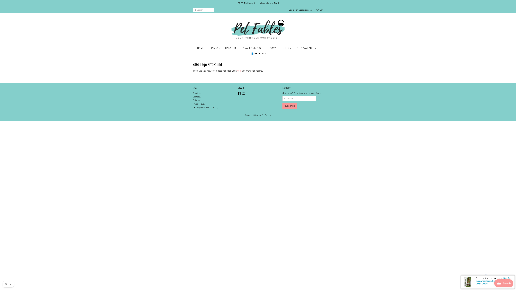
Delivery (196, 100)
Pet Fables (266, 115)
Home (200, 48)
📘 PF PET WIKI (259, 53)
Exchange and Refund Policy (205, 107)
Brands (213, 48)
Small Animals (252, 48)
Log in (291, 10)
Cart (321, 10)
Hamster (230, 48)
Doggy (272, 48)
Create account (305, 10)
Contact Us (198, 97)
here (239, 71)
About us (196, 93)
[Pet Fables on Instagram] (243, 94)
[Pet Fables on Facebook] (239, 94)
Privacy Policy (199, 104)
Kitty (286, 48)
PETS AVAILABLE (306, 48)
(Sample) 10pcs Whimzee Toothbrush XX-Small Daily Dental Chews (494, 281)
